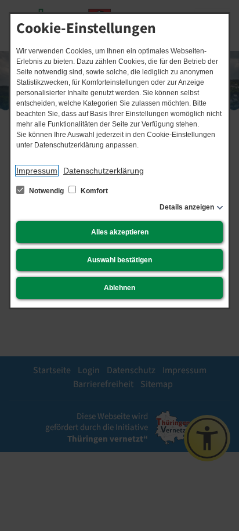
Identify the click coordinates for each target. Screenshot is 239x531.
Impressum (36, 170)
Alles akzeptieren (120, 232)
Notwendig (46, 191)
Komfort (93, 191)
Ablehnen (119, 288)
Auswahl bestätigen (119, 260)
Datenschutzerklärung (103, 170)
